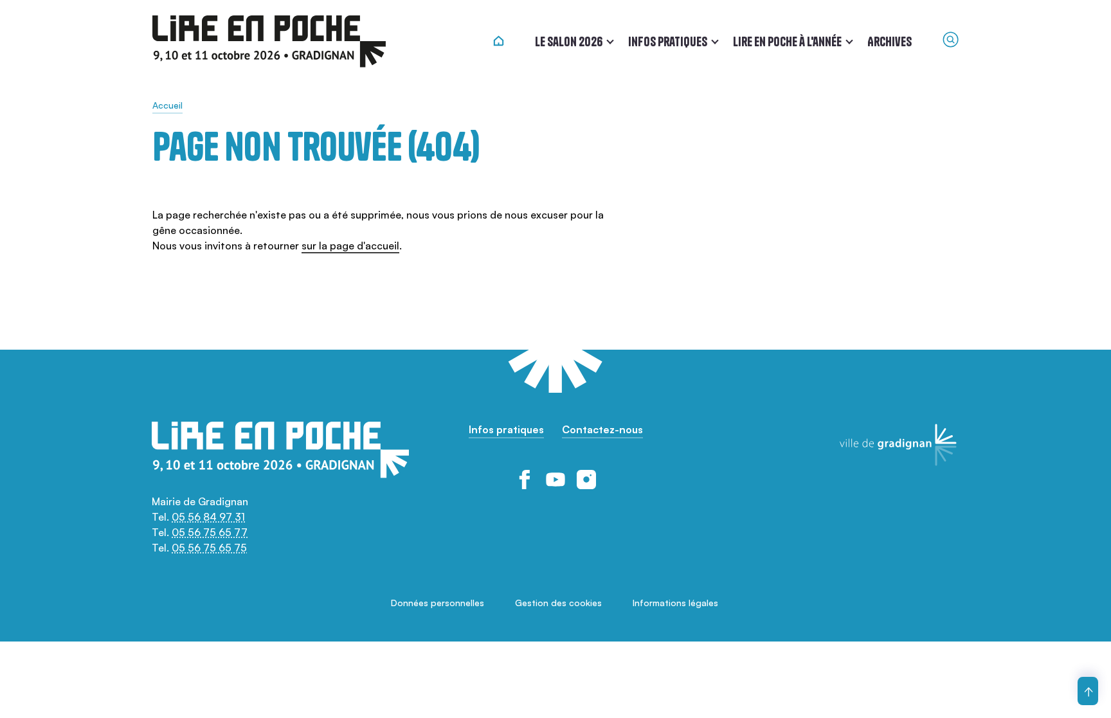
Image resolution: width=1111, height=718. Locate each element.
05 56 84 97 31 (208, 516)
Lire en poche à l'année (787, 41)
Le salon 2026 (568, 41)
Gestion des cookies (558, 602)
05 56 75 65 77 (210, 532)
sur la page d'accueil (350, 245)
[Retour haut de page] (1088, 691)
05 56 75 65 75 (209, 547)
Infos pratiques (667, 41)
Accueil (167, 105)
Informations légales (675, 602)
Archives (889, 41)
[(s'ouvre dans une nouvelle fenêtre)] (524, 479)
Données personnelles (437, 602)
